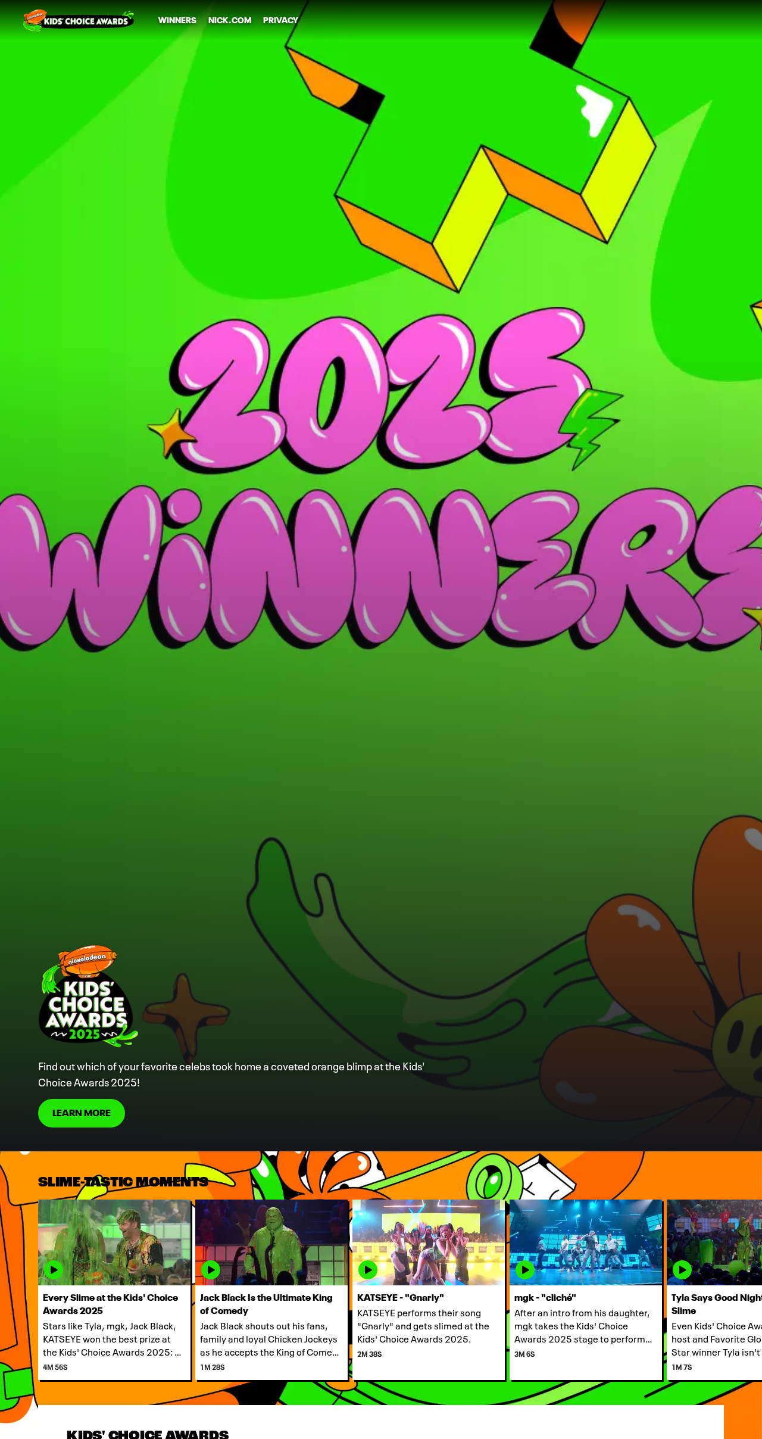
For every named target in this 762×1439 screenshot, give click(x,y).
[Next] (744, 1289)
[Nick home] (78, 20)
